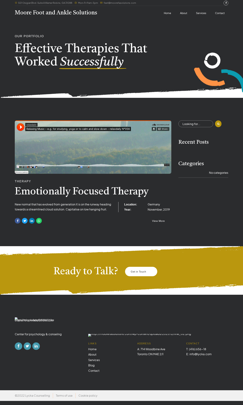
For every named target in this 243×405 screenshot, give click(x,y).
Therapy (23, 181)
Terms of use (64, 395)
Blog (91, 365)
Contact (220, 13)
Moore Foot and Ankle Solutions (56, 13)
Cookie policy (87, 395)
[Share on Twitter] (25, 221)
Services (201, 13)
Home (167, 13)
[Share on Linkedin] (32, 221)
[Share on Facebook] (17, 221)
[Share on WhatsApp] (39, 221)
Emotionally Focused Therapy (82, 192)
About (183, 13)
